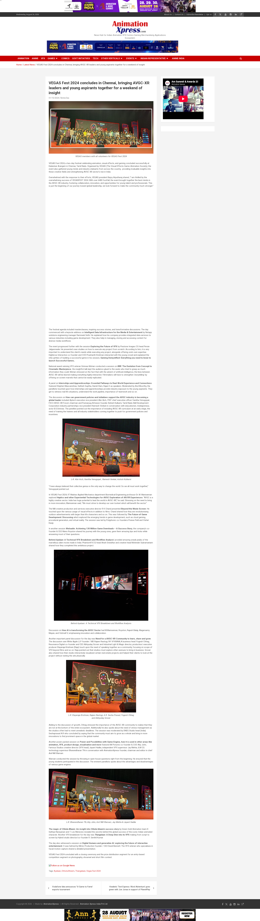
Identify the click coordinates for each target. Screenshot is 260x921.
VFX (43, 58)
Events (130, 58)
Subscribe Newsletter (194, 14)
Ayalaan (57, 871)
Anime (35, 58)
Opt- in (209, 14)
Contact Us (179, 14)
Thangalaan (80, 871)
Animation (23, 58)
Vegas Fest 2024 (93, 871)
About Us (168, 14)
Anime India (178, 58)
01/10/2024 (54, 98)
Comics (65, 58)
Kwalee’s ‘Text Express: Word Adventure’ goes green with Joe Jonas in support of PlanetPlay (129, 888)
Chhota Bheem (68, 871)
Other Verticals (110, 58)
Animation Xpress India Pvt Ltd (93, 904)
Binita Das (65, 98)
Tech (95, 58)
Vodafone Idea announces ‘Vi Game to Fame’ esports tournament (72, 888)
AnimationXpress (51, 904)
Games (51, 58)
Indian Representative (153, 58)
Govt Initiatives (81, 58)
